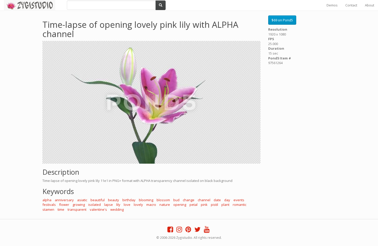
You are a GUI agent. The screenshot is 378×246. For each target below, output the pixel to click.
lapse (108, 204)
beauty (113, 200)
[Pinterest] (188, 230)
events (238, 200)
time (61, 209)
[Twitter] (197, 230)
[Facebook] (170, 230)
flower (64, 204)
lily (118, 204)
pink (204, 204)
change (188, 200)
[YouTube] (207, 230)
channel (204, 200)
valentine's (98, 209)
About (369, 5)
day (227, 200)
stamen (48, 209)
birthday (129, 200)
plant (225, 204)
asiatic (82, 200)
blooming (146, 200)
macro (151, 204)
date (217, 200)
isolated (94, 204)
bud (176, 200)
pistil (214, 204)
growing (79, 204)
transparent (77, 209)
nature (164, 204)
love (127, 204)
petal (193, 204)
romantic (239, 204)
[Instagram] (179, 230)
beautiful (98, 200)
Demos (332, 5)
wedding (117, 209)
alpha (46, 200)
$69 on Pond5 (282, 20)
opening (179, 204)
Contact (351, 5)
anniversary (64, 200)
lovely (138, 204)
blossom (163, 200)
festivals (49, 204)
